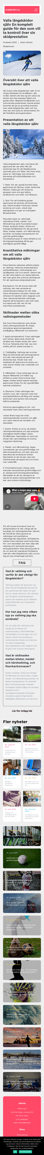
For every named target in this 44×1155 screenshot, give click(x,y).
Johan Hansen (26, 42)
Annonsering (22, 1135)
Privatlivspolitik (25, 1152)
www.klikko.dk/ (24, 1123)
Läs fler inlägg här (22, 711)
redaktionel (8, 46)
